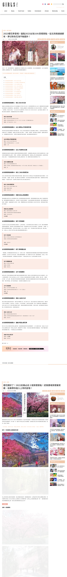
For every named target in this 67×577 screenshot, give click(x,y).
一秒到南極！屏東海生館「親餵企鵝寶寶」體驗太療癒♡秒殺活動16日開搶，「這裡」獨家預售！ (23, 426)
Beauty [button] (13, 11)
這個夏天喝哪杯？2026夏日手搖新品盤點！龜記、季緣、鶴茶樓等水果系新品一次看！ (61, 125)
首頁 (4, 30)
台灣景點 (44, 39)
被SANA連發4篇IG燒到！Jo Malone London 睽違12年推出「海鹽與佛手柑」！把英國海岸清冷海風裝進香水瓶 (61, 116)
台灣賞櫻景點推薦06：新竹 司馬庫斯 (12, 89)
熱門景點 (9, 30)
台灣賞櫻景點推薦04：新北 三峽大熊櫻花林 (14, 86)
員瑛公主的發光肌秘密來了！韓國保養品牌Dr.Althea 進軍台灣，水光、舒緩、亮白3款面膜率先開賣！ (61, 121)
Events (63, 11)
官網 (6, 216)
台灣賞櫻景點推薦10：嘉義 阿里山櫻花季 (13, 97)
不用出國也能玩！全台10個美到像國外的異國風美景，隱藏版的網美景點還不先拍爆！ (57, 79)
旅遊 (8, 382)
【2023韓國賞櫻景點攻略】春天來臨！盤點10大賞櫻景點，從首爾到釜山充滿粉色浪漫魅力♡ (57, 445)
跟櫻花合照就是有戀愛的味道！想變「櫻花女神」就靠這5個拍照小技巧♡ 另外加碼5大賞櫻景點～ (57, 107)
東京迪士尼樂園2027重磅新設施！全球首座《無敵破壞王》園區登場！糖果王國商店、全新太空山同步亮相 (61, 134)
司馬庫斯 (58, 391)
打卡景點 (53, 39)
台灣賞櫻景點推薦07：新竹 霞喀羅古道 (13, 91)
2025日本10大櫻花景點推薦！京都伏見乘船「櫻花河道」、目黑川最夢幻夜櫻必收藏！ (57, 430)
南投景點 (45, 391)
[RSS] (51, 4)
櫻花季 (63, 391)
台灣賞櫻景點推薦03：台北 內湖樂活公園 (13, 84)
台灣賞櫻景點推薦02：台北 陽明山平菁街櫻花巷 (15, 82)
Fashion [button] (29, 11)
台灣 (49, 39)
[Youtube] (48, 4)
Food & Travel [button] (21, 11)
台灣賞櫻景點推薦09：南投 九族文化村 (13, 95)
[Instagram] (42, 4)
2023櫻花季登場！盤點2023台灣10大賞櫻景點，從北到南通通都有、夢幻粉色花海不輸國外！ (57, 416)
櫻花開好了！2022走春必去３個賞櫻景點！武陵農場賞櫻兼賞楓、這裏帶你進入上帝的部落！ (57, 65)
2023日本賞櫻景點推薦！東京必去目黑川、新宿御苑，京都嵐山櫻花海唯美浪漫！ (19, 73)
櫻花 (39, 39)
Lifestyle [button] (47, 11)
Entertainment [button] (38, 11)
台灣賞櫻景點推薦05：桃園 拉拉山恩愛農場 (14, 88)
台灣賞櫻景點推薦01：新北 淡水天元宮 (13, 80)
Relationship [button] (55, 11)
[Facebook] (45, 4)
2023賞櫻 (62, 39)
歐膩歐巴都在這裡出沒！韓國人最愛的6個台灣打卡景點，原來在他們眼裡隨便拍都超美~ (57, 93)
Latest (5, 11)
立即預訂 (5, 504)
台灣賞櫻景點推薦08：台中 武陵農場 (12, 93)
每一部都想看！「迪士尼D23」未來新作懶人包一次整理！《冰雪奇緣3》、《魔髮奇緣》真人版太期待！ (61, 130)
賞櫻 (58, 39)
